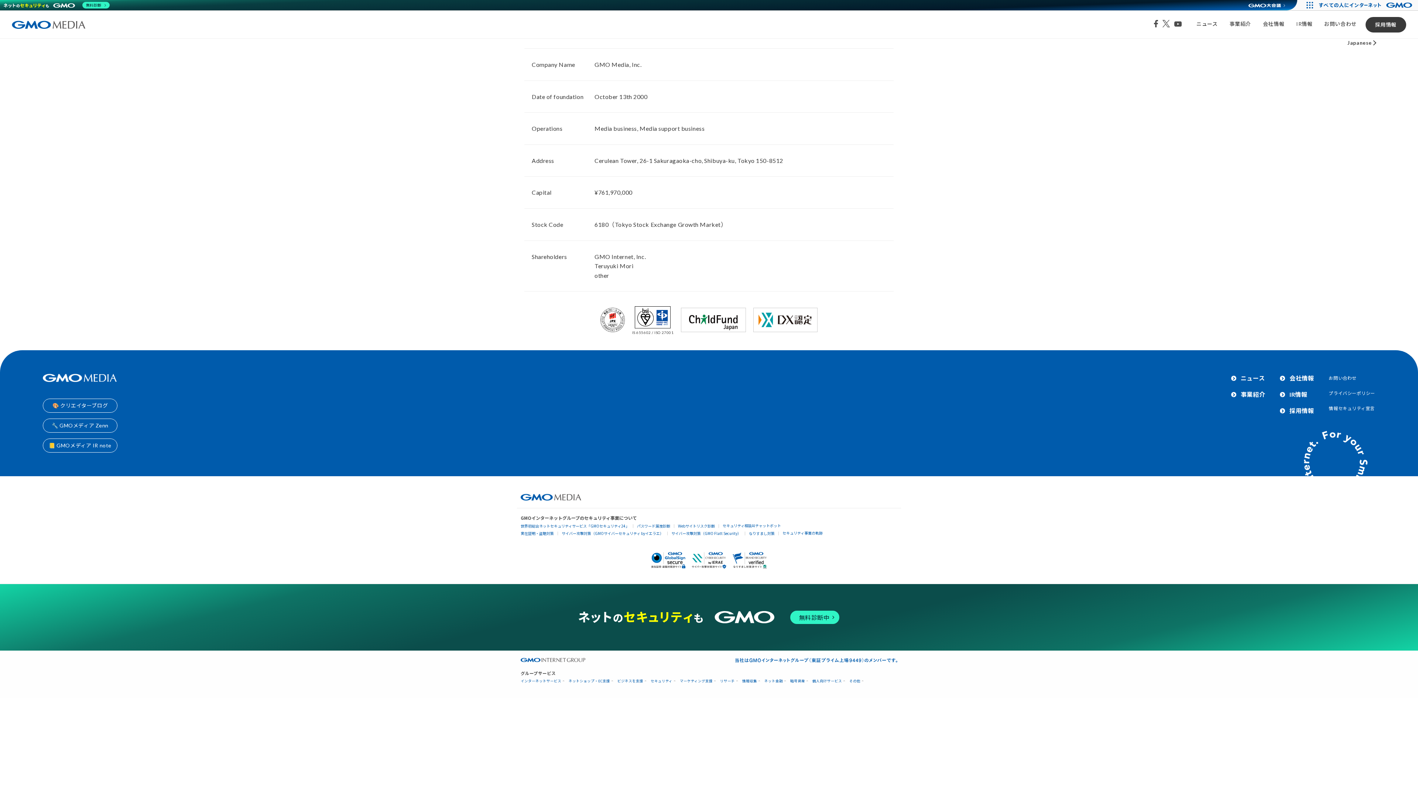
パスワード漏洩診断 (653, 526)
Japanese (1359, 43)
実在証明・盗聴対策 (537, 533)
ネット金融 (773, 681)
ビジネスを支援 (630, 681)
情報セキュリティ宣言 (1352, 408)
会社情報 (1273, 24)
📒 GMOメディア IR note (80, 445)
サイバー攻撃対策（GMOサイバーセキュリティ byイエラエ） (613, 533)
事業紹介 (1240, 24)
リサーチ (727, 681)
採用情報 (1386, 24)
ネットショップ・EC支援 (589, 681)
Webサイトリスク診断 (696, 526)
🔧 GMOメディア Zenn (80, 425)
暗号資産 (797, 681)
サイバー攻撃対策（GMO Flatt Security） (706, 533)
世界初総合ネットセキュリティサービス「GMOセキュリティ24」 (575, 526)
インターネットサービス (541, 681)
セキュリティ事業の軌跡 (802, 533)
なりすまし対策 (762, 533)
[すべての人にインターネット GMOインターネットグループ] (1366, 5)
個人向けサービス (827, 681)
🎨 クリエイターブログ (80, 405)
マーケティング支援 (696, 681)
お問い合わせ (1340, 24)
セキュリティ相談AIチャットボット (752, 525)
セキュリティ (661, 681)
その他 (854, 681)
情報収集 (749, 681)
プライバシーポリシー (1352, 393)
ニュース (1206, 24)
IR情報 (1304, 24)
